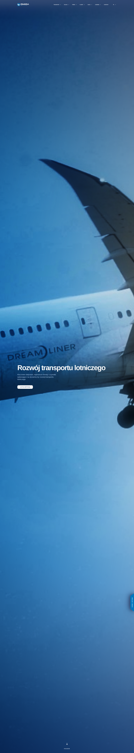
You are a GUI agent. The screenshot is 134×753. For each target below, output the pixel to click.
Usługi (65, 4)
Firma (73, 4)
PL (113, 4)
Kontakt (106, 4)
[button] (67, 747)
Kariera (97, 4)
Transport (56, 4)
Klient (81, 4)
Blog (89, 4)
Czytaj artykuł (25, 387)
